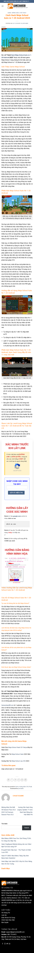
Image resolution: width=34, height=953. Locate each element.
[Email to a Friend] (18, 779)
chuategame (24, 23)
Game (9, 12)
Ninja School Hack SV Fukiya (17, 747)
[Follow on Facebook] (2, 944)
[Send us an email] (9, 944)
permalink (20, 788)
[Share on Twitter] (15, 779)
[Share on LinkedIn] (25, 779)
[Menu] (2, 6)
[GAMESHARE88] (18, 6)
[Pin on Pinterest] (22, 779)
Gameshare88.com (7, 705)
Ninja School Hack (18, 754)
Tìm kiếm (4, 824)
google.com (17, 516)
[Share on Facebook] (11, 779)
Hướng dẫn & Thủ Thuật (19, 12)
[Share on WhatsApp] (8, 779)
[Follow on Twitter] (7, 944)
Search (26, 828)
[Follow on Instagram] (5, 944)
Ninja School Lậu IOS (19, 761)
